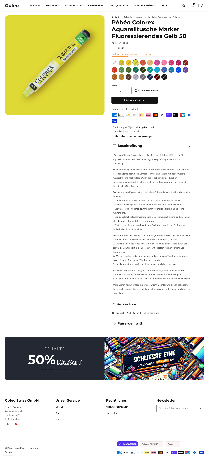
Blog (57, 413)
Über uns (60, 406)
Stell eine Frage (126, 304)
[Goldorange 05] (143, 63)
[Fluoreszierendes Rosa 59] (164, 63)
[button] (34, 5)
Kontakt (59, 419)
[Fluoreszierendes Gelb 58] (136, 63)
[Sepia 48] (129, 77)
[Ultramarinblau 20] (178, 70)
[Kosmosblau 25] (150, 77)
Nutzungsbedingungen (117, 406)
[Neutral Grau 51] (143, 77)
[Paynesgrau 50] (136, 77)
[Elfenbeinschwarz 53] (164, 77)
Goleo (17, 448)
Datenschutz (112, 413)
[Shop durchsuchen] (183, 5)
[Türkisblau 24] (171, 70)
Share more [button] (153, 312)
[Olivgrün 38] (143, 70)
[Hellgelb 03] (129, 63)
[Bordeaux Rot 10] (157, 77)
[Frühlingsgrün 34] (121, 70)
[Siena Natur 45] (114, 77)
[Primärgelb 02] (121, 63)
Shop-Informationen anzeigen (133, 136)
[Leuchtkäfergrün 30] (136, 70)
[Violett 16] (185, 70)
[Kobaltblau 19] (164, 70)
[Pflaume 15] (178, 63)
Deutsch (172, 444)
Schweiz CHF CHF (150, 444)
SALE (165, 5)
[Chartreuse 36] (129, 70)
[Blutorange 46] (185, 63)
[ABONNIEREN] (199, 408)
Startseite (116, 17)
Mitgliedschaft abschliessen (55, 369)
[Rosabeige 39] (150, 63)
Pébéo (125, 43)
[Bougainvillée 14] (157, 63)
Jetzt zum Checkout (134, 100)
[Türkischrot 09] (114, 70)
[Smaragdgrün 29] (150, 70)
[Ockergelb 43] (121, 77)
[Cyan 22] (157, 70)
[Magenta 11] (171, 63)
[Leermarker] (114, 63)
